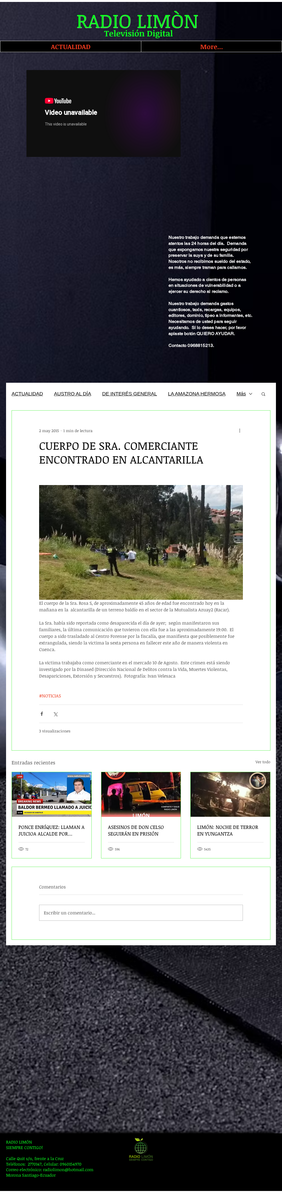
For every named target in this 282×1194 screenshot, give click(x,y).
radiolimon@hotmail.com (68, 1169)
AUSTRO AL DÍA (72, 394)
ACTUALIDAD (27, 394)
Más (241, 394)
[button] (263, 394)
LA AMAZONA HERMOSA (197, 394)
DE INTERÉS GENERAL (129, 394)
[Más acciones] (239, 430)
